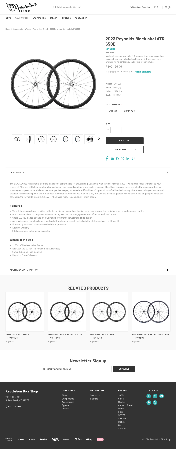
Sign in (135, 7)
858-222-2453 (14, 406)
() (168, 7)
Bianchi (121, 422)
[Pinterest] (133, 158)
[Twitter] (122, 158)
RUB (156, 7)
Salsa (121, 398)
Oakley (121, 402)
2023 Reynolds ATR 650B (17, 334)
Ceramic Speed (125, 405)
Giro (120, 425)
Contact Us (81, 18)
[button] (142, 71)
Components (21, 18)
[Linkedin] (128, 158)
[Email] (112, 158)
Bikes (8, 18)
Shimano (122, 418)
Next (98, 139)
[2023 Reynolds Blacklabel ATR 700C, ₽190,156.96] (67, 312)
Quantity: (110, 123)
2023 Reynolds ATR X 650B (102, 334)
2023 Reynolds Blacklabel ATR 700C (65, 334)
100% (121, 395)
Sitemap (94, 398)
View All (122, 428)
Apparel (54, 18)
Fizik (120, 412)
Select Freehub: (113, 105)
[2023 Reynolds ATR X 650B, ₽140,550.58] (109, 312)
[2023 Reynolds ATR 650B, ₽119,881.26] (25, 312)
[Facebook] (107, 158)
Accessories (39, 18)
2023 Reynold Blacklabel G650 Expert (150, 334)
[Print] (117, 158)
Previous (8, 139)
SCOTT (121, 415)
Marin (121, 408)
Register (146, 7)
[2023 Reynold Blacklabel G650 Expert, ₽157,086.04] (151, 312)
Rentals (66, 18)
